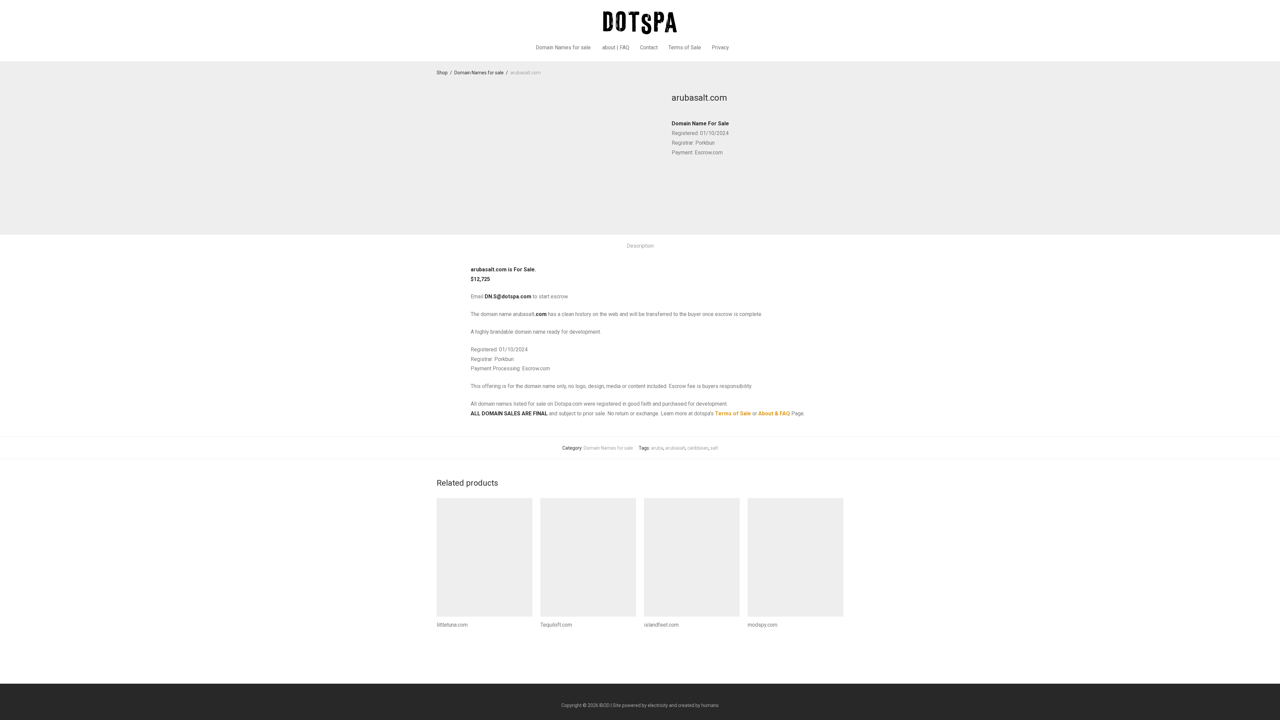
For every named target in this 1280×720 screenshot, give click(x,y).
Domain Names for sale (479, 72)
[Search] (742, 48)
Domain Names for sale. (564, 47)
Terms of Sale (684, 47)
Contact (649, 47)
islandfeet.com (661, 625)
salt (714, 448)
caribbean (697, 448)
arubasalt (675, 448)
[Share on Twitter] (683, 177)
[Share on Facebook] (674, 177)
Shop (442, 72)
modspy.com (762, 625)
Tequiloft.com (556, 625)
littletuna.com (452, 625)
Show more (447, 634)
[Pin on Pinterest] (693, 177)
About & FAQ (774, 413)
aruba (657, 448)
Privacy (720, 47)
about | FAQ (615, 47)
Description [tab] (640, 246)
